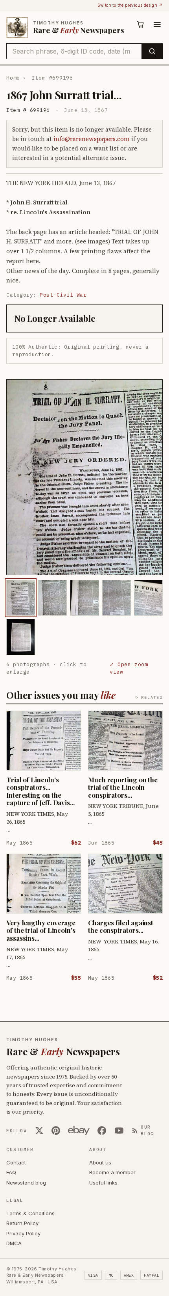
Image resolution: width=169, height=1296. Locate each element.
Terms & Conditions (30, 1213)
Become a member (112, 1172)
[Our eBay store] (79, 1130)
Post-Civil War (63, 295)
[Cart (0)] (141, 24)
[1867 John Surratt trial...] (20, 598)
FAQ (11, 1172)
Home (13, 77)
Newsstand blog (26, 1182)
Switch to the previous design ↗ (130, 5)
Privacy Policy (23, 1233)
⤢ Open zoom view (129, 668)
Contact (16, 1162)
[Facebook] (101, 1130)
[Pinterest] (55, 1130)
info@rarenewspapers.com (91, 139)
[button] (84, 477)
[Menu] (157, 24)
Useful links (103, 1182)
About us (100, 1162)
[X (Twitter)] (39, 1130)
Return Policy (22, 1223)
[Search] (151, 51)
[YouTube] (119, 1130)
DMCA (14, 1243)
